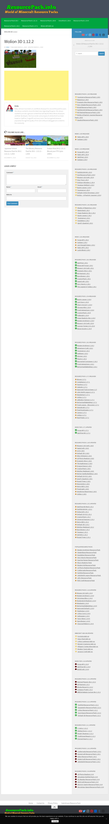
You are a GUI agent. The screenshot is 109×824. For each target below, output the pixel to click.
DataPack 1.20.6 (64, 21)
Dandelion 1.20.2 (83, 221)
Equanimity (82, 708)
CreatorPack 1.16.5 (84, 469)
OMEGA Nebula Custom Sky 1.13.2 (89, 692)
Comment (10, 172)
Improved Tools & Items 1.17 (87, 390)
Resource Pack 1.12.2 (93, 708)
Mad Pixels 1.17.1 (83, 418)
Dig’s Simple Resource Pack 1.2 (88, 105)
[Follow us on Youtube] (83, 35)
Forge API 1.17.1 (83, 430)
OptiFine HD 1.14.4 (83, 667)
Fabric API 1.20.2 (83, 248)
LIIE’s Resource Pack (84, 578)
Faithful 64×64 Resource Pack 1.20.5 (89, 110)
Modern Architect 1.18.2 (85, 346)
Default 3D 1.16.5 (83, 453)
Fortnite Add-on (83, 636)
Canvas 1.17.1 (82, 413)
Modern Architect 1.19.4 (85, 321)
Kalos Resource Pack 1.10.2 (87, 757)
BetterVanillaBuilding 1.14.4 (87, 606)
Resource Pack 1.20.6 (48, 21)
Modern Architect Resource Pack (88, 550)
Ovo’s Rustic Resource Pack (86, 558)
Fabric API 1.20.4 (83, 155)
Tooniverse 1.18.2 (83, 351)
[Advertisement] (36, 85)
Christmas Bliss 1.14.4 (84, 598)
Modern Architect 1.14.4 (85, 596)
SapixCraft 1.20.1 (83, 281)
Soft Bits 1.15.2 (82, 535)
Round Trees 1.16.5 (84, 481)
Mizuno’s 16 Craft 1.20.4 (85, 177)
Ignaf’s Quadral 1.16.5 (85, 479)
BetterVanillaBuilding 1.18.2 (87, 367)
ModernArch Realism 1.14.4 (86, 601)
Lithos (80, 710)
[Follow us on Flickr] (96, 35)
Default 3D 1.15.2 (83, 525)
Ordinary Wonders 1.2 (84, 183)
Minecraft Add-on (47, 26)
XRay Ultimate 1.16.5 (84, 456)
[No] (106, 819)
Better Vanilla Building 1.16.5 (87, 474)
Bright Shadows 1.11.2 (85, 734)
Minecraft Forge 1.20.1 (85, 266)
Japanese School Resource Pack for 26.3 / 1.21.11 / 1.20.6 (13, 151)
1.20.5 (98, 112)
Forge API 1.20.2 (83, 240)
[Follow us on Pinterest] (93, 35)
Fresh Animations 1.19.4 (85, 310)
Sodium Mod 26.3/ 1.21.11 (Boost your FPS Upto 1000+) (56, 151)
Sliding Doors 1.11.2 (84, 731)
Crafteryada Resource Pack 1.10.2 (89, 752)
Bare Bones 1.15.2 (83, 530)
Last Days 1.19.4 (83, 302)
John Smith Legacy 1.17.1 (86, 392)
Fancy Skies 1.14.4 (83, 619)
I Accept (55, 821)
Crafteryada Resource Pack (87, 570)
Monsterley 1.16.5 (83, 484)
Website (9, 195)
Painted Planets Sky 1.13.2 (86, 682)
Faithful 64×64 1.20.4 (84, 172)
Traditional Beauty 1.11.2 (86, 736)
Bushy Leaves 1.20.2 (84, 216)
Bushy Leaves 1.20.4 (84, 188)
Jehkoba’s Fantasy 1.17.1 (85, 400)
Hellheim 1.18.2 (82, 354)
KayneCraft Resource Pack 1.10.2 (89, 754)
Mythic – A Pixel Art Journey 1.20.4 (89, 195)
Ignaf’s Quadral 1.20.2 (85, 223)
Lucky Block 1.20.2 (83, 250)
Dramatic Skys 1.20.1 (84, 271)
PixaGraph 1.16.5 (83, 489)
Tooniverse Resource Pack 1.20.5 (88, 97)
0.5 (100, 105)
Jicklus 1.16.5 (82, 494)
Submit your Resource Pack (70, 803)
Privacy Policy (53, 803)
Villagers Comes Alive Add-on (87, 647)
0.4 (93, 183)
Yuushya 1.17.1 (82, 385)
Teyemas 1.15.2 (82, 532)
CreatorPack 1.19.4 (84, 313)
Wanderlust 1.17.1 (83, 395)
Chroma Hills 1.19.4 (84, 307)
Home (31, 803)
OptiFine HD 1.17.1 (83, 433)
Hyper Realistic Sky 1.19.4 (86, 318)
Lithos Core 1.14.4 (83, 614)
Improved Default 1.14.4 (85, 608)
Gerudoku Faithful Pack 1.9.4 (87, 777)
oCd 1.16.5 (81, 451)
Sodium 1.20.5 (82, 139)
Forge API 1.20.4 (83, 152)
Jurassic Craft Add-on (85, 652)
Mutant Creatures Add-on (86, 644)
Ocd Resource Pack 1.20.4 (86, 175)
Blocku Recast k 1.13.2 (85, 687)
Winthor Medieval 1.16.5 (85, 471)
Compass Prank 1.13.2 (85, 690)
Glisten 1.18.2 (82, 356)
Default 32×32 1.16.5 (84, 476)
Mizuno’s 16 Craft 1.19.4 (85, 323)
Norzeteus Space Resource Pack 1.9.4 (90, 787)
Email (40, 187)
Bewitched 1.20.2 (83, 210)
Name (8, 187)
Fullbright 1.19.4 (83, 315)
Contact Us (40, 803)
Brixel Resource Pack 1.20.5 (86, 107)
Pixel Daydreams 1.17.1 (85, 410)
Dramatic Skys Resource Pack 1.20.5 (89, 102)
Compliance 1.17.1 (83, 382)
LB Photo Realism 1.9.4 (85, 774)
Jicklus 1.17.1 (81, 397)
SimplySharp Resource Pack (86, 552)
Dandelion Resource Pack (86, 555)
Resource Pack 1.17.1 (30, 26)
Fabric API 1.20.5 (83, 137)
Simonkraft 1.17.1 (83, 407)
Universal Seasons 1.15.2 (85, 519)
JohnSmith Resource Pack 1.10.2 (88, 762)
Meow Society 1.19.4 (84, 329)
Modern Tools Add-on (85, 649)
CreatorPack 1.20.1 (84, 279)
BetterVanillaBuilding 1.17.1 (87, 402)
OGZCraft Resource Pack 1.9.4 (87, 782)
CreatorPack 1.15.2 (83, 517)
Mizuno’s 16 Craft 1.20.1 (85, 268)
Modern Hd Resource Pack (86, 565)
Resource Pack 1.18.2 (11, 26)
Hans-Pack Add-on (83, 639)
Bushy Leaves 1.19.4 (84, 300)
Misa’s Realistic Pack (84, 563)
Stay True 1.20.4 (82, 180)
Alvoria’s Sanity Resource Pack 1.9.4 (90, 785)
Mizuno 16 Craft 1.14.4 (85, 593)
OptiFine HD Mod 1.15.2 (85, 507)
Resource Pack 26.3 (11, 21)
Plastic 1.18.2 (82, 359)
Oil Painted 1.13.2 (83, 685)
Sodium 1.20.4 (82, 160)
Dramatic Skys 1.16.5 (84, 461)
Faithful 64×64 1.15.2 (84, 509)
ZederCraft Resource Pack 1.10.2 (89, 759)
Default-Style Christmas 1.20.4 (88, 193)
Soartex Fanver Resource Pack (87, 560)
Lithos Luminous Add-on (86, 641)
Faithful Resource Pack (85, 573)
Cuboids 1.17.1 (82, 387)
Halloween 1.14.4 (83, 616)
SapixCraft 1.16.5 (83, 448)
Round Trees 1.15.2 (84, 537)
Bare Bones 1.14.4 (83, 621)
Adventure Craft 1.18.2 (85, 348)
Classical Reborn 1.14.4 (85, 624)
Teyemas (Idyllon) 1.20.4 (85, 185)
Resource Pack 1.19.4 (81, 21)
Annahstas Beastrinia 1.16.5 (87, 492)
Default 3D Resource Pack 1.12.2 (89, 716)
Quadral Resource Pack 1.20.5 (87, 120)
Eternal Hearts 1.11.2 (85, 739)
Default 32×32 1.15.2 (84, 514)
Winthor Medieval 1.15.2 (85, 527)
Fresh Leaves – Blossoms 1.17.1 (88, 405)
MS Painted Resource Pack (86, 112)
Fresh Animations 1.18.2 (85, 364)
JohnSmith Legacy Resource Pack (89, 575)
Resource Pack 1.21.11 (29, 21)
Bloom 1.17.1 (81, 379)
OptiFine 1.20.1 (82, 263)
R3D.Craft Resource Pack (86, 581)
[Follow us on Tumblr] (100, 35)
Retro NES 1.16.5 (83, 486)
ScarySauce (82, 713)
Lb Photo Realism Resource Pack (88, 568)
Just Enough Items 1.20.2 (86, 245)
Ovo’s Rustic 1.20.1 (83, 284)
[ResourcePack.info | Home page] (31, 9)
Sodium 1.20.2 (82, 243)
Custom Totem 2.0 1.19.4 (86, 326)
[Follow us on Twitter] (86, 35)
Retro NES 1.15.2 (83, 522)
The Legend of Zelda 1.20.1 (86, 287)
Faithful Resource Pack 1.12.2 (88, 705)
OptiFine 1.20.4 (82, 157)
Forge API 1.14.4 (83, 664)
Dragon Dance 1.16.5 (84, 466)
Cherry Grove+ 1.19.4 (84, 305)
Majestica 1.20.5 (83, 100)
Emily (8, 47)
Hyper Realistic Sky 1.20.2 (86, 213)
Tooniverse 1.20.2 (83, 218)
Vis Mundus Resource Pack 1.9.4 (88, 779)
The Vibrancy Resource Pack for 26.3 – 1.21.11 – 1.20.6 (34, 151)
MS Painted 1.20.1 (83, 274)
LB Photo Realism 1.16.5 (85, 458)
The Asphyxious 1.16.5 (84, 464)
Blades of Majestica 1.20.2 (86, 208)
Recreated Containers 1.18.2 (87, 362)
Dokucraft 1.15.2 (83, 512)
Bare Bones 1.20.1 (83, 276)
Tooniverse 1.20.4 (83, 190)
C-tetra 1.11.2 (82, 728)
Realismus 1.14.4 (83, 611)
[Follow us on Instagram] (90, 35)
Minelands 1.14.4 (83, 603)
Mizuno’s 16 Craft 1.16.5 (85, 446)
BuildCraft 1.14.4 (83, 669)
